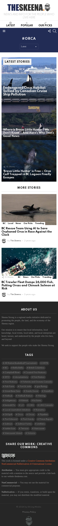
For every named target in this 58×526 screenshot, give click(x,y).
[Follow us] (49, 31)
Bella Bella (18, 368)
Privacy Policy (29, 512)
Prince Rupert (45, 419)
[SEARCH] (54, 31)
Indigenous (10, 401)
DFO (7, 377)
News (18, 223)
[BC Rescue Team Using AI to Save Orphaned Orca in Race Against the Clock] (29, 209)
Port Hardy (28, 419)
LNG (31, 405)
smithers (41, 424)
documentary (21, 377)
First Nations (11, 382)
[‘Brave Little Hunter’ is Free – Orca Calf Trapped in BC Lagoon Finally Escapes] (29, 160)
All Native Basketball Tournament (21, 363)
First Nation (39, 377)
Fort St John (25, 387)
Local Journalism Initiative (17, 410)
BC (4, 223)
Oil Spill (8, 415)
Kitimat (24, 401)
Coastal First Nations (35, 372)
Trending (39, 223)
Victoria (31, 433)
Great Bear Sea (12, 391)
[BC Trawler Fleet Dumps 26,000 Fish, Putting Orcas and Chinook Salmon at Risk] (29, 263)
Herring (41, 396)
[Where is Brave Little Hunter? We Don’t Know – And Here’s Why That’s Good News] (29, 119)
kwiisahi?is (10, 405)
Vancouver (39, 429)
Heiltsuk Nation (25, 396)
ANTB (45, 363)
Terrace (24, 429)
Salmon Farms (24, 424)
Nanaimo (40, 410)
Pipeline (44, 415)
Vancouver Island (13, 433)
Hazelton (48, 391)
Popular (27, 25)
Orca (20, 415)
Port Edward (11, 419)
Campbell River (12, 372)
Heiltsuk (8, 396)
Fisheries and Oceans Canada (37, 382)
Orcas (31, 415)
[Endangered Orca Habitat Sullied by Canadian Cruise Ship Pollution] (29, 78)
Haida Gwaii (32, 391)
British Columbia (36, 368)
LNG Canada (46, 405)
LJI (22, 405)
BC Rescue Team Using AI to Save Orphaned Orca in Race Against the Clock (27, 231)
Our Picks (45, 25)
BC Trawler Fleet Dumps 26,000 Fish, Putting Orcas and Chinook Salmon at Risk (28, 285)
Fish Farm (9, 387)
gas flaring (42, 387)
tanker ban (10, 429)
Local (10, 223)
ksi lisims (37, 401)
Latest (10, 25)
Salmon (8, 424)
